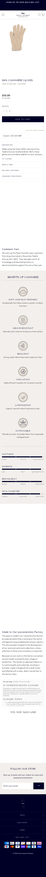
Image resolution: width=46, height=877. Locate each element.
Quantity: (5, 106)
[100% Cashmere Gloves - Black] (10, 752)
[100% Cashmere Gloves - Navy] (10, 755)
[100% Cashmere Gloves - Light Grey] (15, 752)
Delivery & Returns (10, 170)
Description (7, 145)
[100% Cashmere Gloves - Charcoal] (13, 752)
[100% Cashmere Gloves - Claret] (7, 752)
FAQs (22, 830)
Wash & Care (7, 164)
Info (22, 815)
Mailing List (22, 837)
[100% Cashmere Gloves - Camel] (4, 752)
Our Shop (22, 822)
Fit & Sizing (7, 159)
